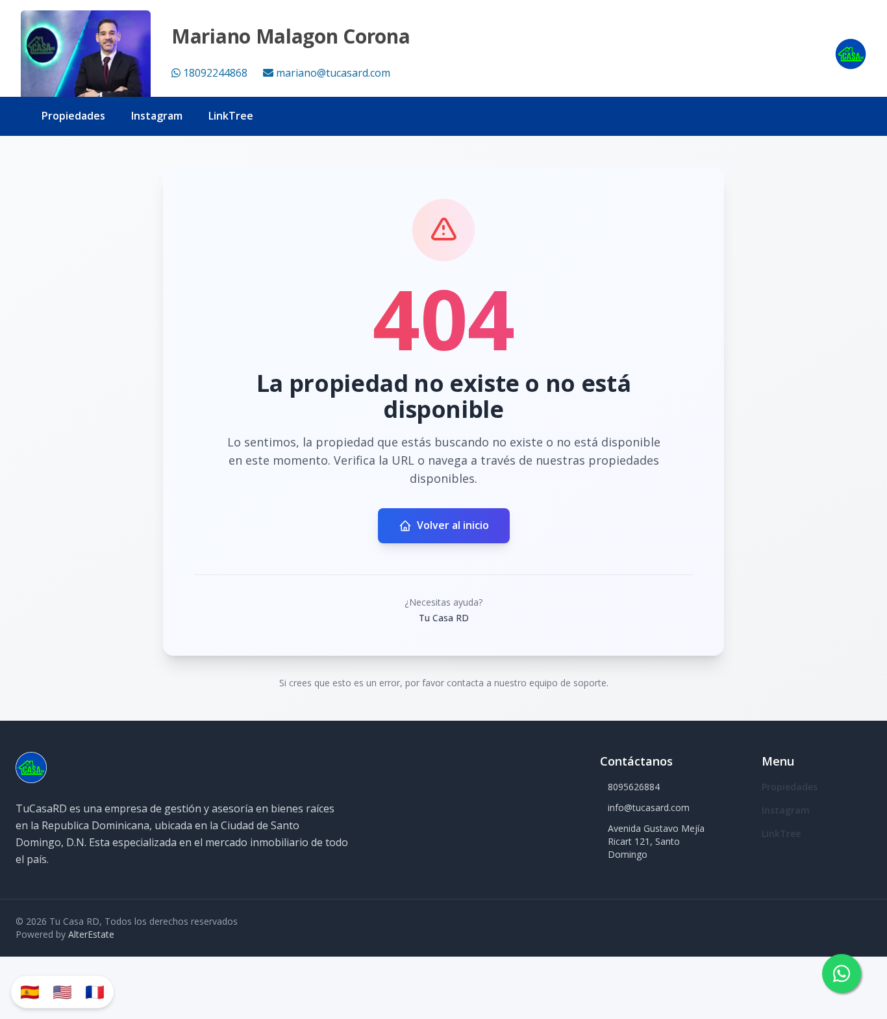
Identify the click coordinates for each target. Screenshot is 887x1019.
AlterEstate (91, 934)
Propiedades (73, 116)
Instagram (156, 116)
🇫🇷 (95, 991)
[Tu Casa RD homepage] (850, 54)
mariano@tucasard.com (333, 73)
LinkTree (230, 116)
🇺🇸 (62, 991)
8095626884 (634, 786)
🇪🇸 (30, 991)
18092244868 (215, 73)
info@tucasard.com (649, 807)
